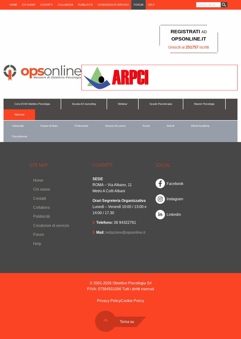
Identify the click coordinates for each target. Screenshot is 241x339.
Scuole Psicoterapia (160, 103)
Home (13, 4)
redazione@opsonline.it (125, 232)
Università (18, 125)
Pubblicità (85, 4)
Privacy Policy (109, 301)
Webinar (122, 103)
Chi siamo (28, 4)
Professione (81, 125)
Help (151, 4)
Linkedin (174, 214)
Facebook (175, 184)
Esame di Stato (49, 125)
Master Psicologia (204, 103)
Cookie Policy (132, 301)
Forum (138, 4)
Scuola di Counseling (84, 103)
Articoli (170, 125)
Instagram (175, 199)
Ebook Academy (200, 125)
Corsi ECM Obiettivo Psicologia (32, 103)
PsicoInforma (19, 136)
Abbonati (19, 114)
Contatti (46, 4)
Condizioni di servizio (113, 4)
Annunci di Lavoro (115, 125)
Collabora (65, 4)
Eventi (146, 125)
